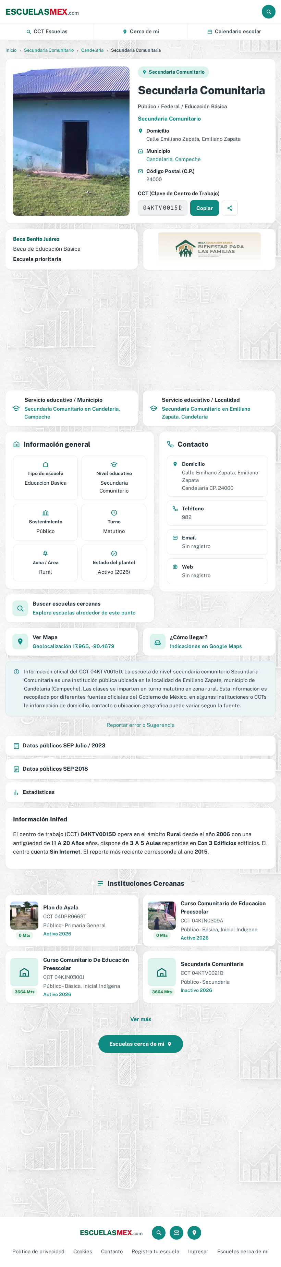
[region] (140, 330)
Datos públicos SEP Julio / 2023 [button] (64, 745)
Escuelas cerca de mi (136, 1044)
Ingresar (198, 1251)
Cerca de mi (144, 31)
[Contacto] (176, 1233)
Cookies (82, 1251)
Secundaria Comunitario (49, 50)
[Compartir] (230, 208)
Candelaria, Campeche (173, 159)
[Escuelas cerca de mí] (194, 1233)
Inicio (10, 50)
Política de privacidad (38, 1251)
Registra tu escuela (155, 1251)
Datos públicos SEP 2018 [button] (55, 769)
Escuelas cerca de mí (243, 1251)
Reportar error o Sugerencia (140, 725)
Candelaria (92, 50)
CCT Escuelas (51, 31)
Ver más (140, 1019)
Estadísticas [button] (38, 792)
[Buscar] (269, 11)
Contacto (112, 1251)
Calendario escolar (238, 31)
